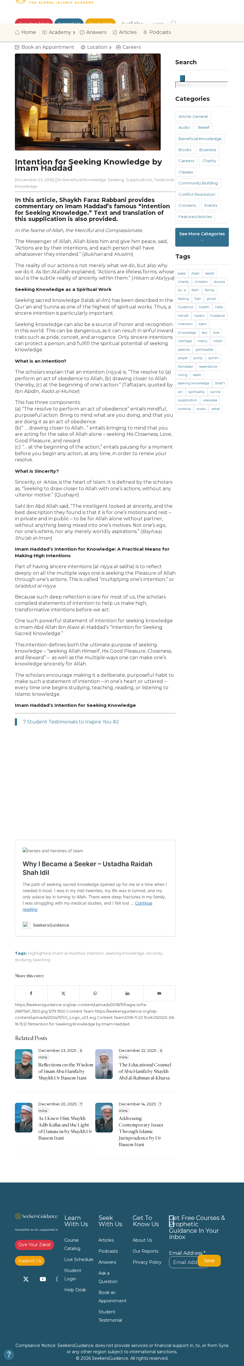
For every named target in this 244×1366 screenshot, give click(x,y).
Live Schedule (78, 1259)
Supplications (139, 179)
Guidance (185, 307)
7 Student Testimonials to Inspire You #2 (71, 722)
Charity (209, 160)
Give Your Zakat (34, 1244)
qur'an (213, 358)
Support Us (29, 1260)
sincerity (154, 953)
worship (184, 409)
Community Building (198, 183)
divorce (219, 282)
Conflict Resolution (197, 194)
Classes (186, 172)
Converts (187, 205)
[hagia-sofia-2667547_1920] (88, 102)
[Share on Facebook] (31, 993)
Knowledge (187, 332)
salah (197, 375)
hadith (204, 307)
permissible (204, 349)
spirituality (196, 392)
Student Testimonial (110, 1316)
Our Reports (145, 1251)
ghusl (211, 299)
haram (199, 316)
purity (198, 358)
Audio (184, 127)
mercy (202, 341)
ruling (182, 375)
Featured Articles (195, 216)
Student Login (72, 1275)
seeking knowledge (125, 953)
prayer (183, 358)
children (201, 282)
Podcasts (108, 1251)
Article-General (193, 116)
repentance (208, 366)
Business (207, 149)
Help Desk (75, 1290)
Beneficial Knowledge (84, 179)
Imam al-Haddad (68, 953)
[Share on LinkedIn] (127, 993)
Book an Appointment (112, 1297)
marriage (185, 341)
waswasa (210, 400)
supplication (187, 400)
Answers (107, 1262)
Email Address (187, 1253)
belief (209, 273)
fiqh (198, 299)
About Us (142, 1240)
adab (182, 273)
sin (180, 392)
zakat (215, 409)
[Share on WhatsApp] (95, 993)
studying (23, 959)
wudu (201, 409)
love (216, 332)
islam (202, 324)
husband (217, 316)
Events (210, 205)
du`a (182, 290)
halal (219, 307)
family (210, 290)
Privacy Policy (147, 1262)
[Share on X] (63, 993)
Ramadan (185, 366)
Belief (203, 127)
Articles (106, 1240)
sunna (215, 392)
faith (195, 290)
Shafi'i (220, 383)
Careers (186, 160)
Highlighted (39, 953)
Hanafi (183, 316)
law (204, 332)
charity (183, 282)
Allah (195, 273)
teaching (41, 959)
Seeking (116, 179)
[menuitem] (27, 32)
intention (95, 953)
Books (185, 149)
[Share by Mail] (159, 993)
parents (184, 349)
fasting (183, 299)
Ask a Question (108, 1277)
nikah (218, 341)
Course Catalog (72, 1244)
